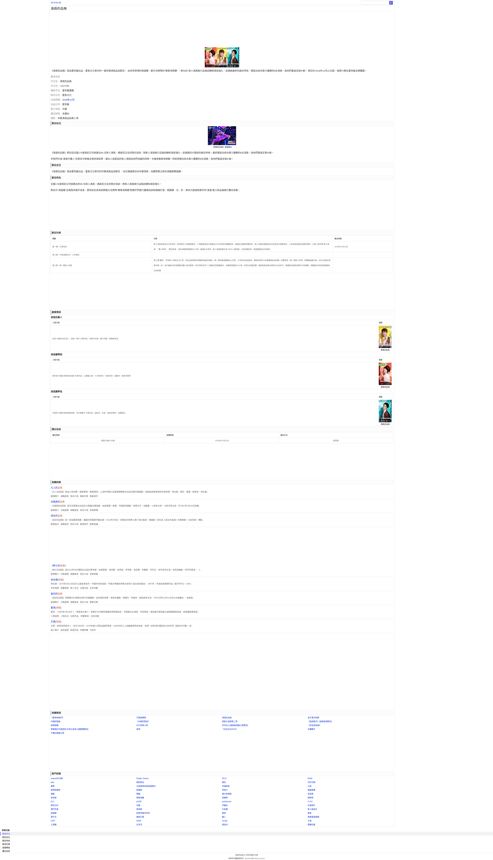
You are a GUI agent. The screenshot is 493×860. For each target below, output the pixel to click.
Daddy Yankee (142, 778)
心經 (309, 786)
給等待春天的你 (143, 813)
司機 (138, 805)
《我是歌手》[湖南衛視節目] (320, 721)
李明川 (225, 790)
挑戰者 (139, 790)
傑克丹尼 (54, 805)
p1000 (138, 801)
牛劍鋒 (225, 809)
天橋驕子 (311, 729)
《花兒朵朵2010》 (230, 729)
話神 (138, 729)
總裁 (53, 794)
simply (224, 821)
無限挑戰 (54, 725)
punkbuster (226, 801)
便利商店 (140, 782)
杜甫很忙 (311, 805)
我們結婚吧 (55, 790)
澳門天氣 (54, 809)
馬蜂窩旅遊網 (313, 817)
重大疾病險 (227, 794)
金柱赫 (53, 798)
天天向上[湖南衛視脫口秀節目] (235, 725)
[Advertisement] (126, 29)
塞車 (53, 786)
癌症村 (225, 824)
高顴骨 (225, 798)
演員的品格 (227, 717)
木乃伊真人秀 (142, 725)
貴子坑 (53, 817)
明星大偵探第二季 (229, 721)
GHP (53, 821)
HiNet (138, 821)
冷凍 (309, 821)
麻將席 (310, 798)
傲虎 (224, 782)
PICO (224, 778)
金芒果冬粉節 (313, 717)
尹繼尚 (225, 805)
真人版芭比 (312, 809)
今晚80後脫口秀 (57, 733)
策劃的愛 (311, 824)
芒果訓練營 (141, 717)
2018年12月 (68, 100)
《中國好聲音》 (143, 721)
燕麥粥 (139, 809)
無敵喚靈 (311, 790)
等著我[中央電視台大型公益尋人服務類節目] (69, 729)
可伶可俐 (311, 782)
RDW (310, 778)
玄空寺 (139, 824)
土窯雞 (53, 824)
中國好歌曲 (55, 721)
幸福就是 (226, 786)
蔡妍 (224, 813)
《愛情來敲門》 (57, 717)
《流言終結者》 (314, 725)
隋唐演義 (140, 798)
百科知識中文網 (252, 855)
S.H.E (310, 801)
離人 (224, 817)
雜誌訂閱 (140, 817)
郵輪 (138, 794)
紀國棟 (53, 813)
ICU (52, 801)
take (52, 782)
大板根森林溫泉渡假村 (146, 786)
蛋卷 (309, 813)
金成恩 (310, 794)
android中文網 (57, 778)
